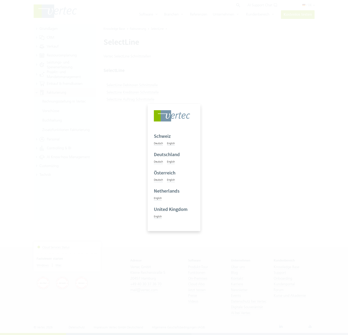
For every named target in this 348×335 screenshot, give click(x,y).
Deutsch (158, 143)
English (171, 143)
